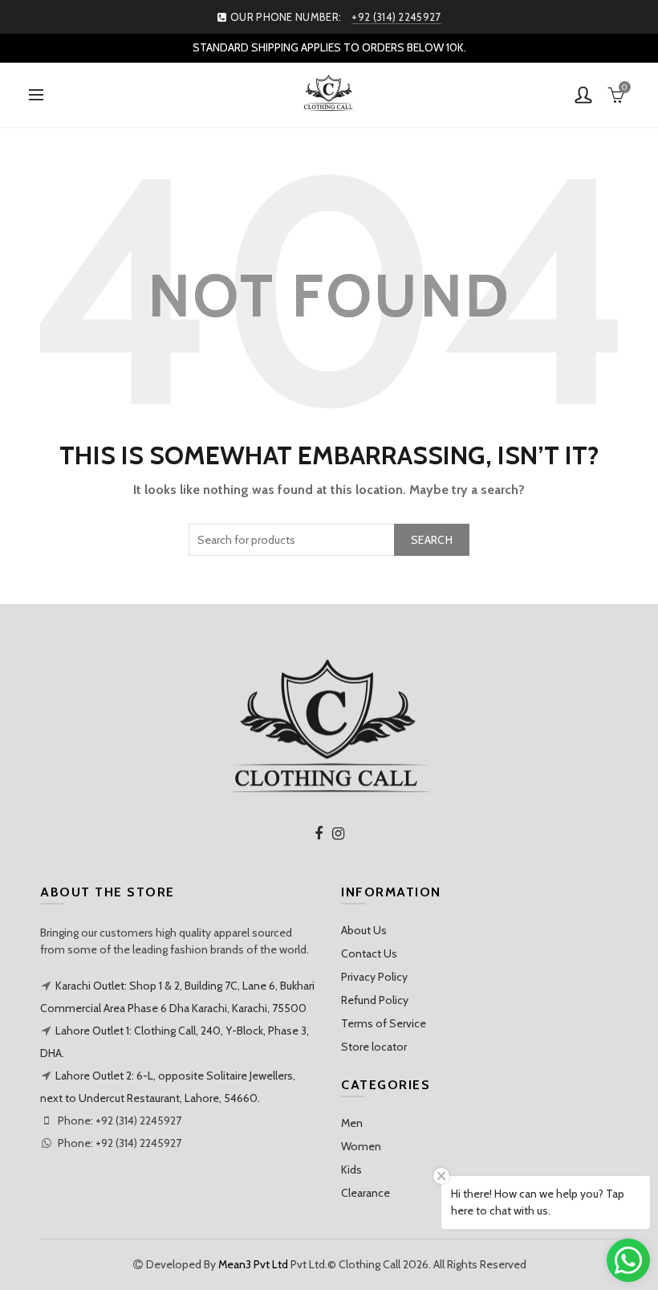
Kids (351, 1169)
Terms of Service (383, 1023)
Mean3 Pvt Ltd (253, 1264)
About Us (364, 930)
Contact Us (369, 953)
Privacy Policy (374, 977)
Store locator (374, 1046)
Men (352, 1123)
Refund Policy (374, 1000)
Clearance (365, 1193)
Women (361, 1146)
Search (432, 540)
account (583, 95)
